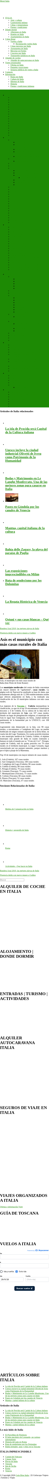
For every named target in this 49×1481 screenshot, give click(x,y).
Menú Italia (4, 1)
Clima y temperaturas (19, 25)
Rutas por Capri (22, 331)
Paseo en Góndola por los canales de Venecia (22, 508)
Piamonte (14, 121)
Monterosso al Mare (24, 300)
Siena (12, 199)
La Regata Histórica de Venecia (26, 601)
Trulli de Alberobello (19, 383)
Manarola (20, 302)
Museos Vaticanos (23, 161)
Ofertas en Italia (17, 65)
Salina (18, 288)
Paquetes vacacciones (19, 67)
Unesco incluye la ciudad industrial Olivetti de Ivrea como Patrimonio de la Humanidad (23, 455)
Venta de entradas (12, 390)
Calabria (13, 100)
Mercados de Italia (18, 347)
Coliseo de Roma (17, 227)
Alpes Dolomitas (17, 335)
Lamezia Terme (16, 222)
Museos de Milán (23, 182)
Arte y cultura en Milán (25, 180)
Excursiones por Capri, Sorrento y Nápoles (28, 359)
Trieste (13, 201)
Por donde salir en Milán (26, 185)
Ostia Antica (15, 262)
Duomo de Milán (23, 175)
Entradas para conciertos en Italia (24, 404)
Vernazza (19, 298)
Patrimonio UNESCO (14, 373)
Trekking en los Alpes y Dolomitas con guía (28, 368)
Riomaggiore (21, 307)
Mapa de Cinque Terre (25, 312)
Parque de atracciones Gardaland (24, 394)
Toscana (13, 128)
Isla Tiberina (15, 260)
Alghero (13, 210)
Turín (12, 203)
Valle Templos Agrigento (20, 378)
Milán (12, 168)
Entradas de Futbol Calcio (21, 406)
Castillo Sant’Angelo (19, 255)
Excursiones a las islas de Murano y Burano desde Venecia (30, 153)
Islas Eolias (15, 276)
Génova (13, 194)
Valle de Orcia (16, 333)
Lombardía (14, 116)
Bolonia (13, 192)
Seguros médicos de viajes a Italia (24, 70)
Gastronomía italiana (18, 22)
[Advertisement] (10, 1330)
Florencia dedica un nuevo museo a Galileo (18, 633)
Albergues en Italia (18, 32)
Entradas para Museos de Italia (23, 392)
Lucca (13, 196)
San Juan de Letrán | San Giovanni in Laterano (29, 265)
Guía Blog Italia (22, 1475)
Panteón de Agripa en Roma (22, 232)
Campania (14, 102)
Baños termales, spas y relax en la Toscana (22, 1447)
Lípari (18, 284)
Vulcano (19, 281)
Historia (13, 84)
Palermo (13, 189)
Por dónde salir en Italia (20, 371)
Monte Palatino (16, 236)
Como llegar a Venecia (25, 142)
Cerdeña (13, 104)
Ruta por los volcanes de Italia (22, 366)
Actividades (10, 342)
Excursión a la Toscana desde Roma (25, 352)
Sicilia (13, 126)
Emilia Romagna (17, 107)
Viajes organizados (13, 63)
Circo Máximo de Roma (20, 234)
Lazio (12, 111)
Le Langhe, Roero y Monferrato (23, 340)
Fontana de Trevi (17, 248)
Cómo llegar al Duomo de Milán (34, 177)
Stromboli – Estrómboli (25, 279)
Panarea (19, 286)
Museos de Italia (17, 345)
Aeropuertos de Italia (19, 48)
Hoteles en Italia (17, 34)
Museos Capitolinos (18, 239)
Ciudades (9, 137)
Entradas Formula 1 (18, 399)
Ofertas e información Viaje (11, 1207)
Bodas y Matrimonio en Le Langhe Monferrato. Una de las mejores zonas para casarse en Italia (26, 484)
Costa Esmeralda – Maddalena (23, 291)
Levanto (19, 305)
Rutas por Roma (17, 243)
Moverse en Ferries (18, 51)
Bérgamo (14, 215)
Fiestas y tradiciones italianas (22, 86)
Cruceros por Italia (18, 53)
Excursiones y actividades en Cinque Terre (28, 350)
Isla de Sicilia (10, 1466)
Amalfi (13, 213)
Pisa (12, 166)
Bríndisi (13, 220)
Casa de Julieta (22, 387)
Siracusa (13, 380)
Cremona (14, 208)
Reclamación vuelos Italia (26, 44)
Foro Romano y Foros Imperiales (24, 229)
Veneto (13, 135)
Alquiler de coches (13, 58)
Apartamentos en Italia (19, 37)
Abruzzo (14, 97)
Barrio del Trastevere (19, 251)
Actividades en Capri (24, 328)
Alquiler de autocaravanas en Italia (24, 60)
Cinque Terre (15, 295)
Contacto (9, 72)
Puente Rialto (21, 149)
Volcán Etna (15, 293)
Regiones (9, 95)
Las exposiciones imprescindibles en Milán (22, 572)
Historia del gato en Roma (16, 1442)
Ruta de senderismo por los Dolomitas (21, 1444)
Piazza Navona (16, 241)
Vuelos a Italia (16, 41)
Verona (13, 206)
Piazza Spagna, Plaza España (22, 253)
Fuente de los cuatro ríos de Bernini (25, 258)
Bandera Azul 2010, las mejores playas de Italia (19, 628)
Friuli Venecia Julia (18, 109)
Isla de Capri (15, 321)
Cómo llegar (10, 39)
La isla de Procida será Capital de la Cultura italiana (26, 430)
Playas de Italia (11, 1461)
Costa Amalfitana (17, 314)
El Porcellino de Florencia (16, 1435)
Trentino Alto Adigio (19, 130)
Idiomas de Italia (17, 81)
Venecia (13, 140)
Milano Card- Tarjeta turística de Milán (32, 173)
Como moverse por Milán (26, 170)
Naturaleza (9, 274)
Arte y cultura (16, 20)
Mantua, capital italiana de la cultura (20, 1400)
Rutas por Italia (16, 77)
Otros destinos (16, 385)
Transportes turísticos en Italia (22, 55)
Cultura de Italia (17, 79)
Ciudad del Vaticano (18, 159)
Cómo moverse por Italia (20, 46)
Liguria (13, 114)
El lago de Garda (17, 338)
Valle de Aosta (16, 133)
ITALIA (8, 18)
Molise (13, 119)
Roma (7, 225)
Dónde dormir (11, 30)
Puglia (13, 123)
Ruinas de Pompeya (18, 375)
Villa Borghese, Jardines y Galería (24, 267)
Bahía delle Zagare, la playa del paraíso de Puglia (26, 551)
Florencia (14, 163)
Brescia (13, 218)
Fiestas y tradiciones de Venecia (29, 156)
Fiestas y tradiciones (18, 27)
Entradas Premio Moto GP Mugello (25, 401)
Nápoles (13, 187)
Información (10, 74)
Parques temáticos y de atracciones (24, 397)
